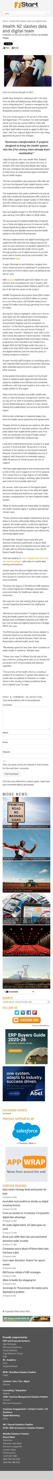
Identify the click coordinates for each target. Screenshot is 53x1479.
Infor (5, 1363)
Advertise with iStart (12, 1443)
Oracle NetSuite (10, 1350)
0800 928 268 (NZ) (11, 1459)
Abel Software (9, 1344)
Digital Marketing (11, 1415)
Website (6, 752)
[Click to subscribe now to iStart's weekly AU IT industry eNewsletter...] (26, 1020)
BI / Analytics (9, 1360)
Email (16, 48)
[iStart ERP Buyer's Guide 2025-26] (26, 1046)
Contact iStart (9, 1450)
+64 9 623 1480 (10, 1456)
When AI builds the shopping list (19, 1280)
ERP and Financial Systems (16, 1341)
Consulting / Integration (14, 1390)
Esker (5, 1375)
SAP (5, 1356)
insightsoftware (10, 1366)
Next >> (32, 1143)
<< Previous (22, 1143)
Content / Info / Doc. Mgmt (16, 1381)
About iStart (9, 1437)
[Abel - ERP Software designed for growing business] (24, 1068)
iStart (5, 1418)
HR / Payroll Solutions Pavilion (18, 1424)
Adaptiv (6, 1393)
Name (5, 732)
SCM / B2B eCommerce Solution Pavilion (23, 1428)
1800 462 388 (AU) (11, 1462)
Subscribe (7, 1440)
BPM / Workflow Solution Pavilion (19, 1372)
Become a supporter (12, 1446)
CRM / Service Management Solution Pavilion (25, 1397)
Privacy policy (9, 1453)
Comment (7, 705)
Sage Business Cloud (13, 1353)
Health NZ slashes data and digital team (28, 21)
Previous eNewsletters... (41, 1026)
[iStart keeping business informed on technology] (26, 6)
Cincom (6, 1384)
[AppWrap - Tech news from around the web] (26, 1164)
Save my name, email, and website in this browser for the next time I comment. (26, 766)
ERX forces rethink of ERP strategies (22, 1272)
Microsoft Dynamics (12, 1347)
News (5, 21)
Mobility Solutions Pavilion (16, 1434)
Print (7, 48)
